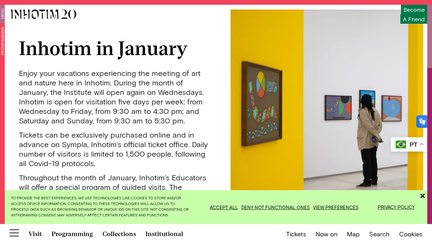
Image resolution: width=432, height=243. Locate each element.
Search (379, 234)
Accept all (224, 207)
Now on (326, 234)
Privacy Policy (396, 207)
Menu (2, 14)
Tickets (296, 234)
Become (414, 9)
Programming (2, 41)
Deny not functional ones (275, 207)
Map (353, 234)
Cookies (411, 234)
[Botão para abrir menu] (14, 234)
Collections (119, 234)
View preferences (336, 207)
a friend (414, 19)
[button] (422, 195)
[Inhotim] (43, 14)
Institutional (164, 234)
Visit (35, 234)
